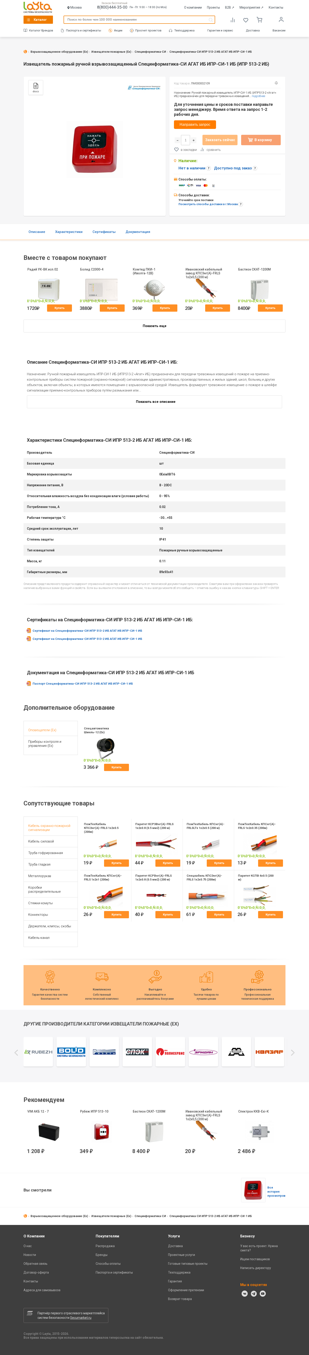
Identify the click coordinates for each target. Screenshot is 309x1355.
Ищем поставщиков (255, 1259)
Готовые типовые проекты (187, 1263)
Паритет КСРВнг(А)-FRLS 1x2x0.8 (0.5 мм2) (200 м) (153, 877)
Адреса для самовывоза (42, 1290)
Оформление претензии (186, 1290)
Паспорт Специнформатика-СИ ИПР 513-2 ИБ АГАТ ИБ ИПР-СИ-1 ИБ (83, 683)
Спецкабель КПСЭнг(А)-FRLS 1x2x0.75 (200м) (204, 877)
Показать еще (154, 326)
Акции (118, 30)
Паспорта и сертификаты (83, 30)
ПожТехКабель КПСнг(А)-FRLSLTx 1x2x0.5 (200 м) (205, 826)
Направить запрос (195, 124)
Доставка (253, 30)
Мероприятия (252, 7)
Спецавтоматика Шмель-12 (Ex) (96, 730)
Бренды (101, 1255)
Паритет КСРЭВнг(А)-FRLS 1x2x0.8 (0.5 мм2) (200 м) (154, 826)
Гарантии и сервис (220, 30)
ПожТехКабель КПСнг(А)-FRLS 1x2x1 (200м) (103, 877)
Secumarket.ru (80, 1317)
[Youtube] (262, 1293)
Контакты (276, 7)
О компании (193, 7)
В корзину (263, 140)
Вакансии (279, 30)
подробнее (258, 96)
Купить (60, 308)
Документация (138, 232)
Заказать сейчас (220, 140)
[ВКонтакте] (244, 1293)
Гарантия (175, 1281)
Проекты (213, 7)
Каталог (40, 19)
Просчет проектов (148, 30)
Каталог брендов (41, 30)
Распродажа (105, 1246)
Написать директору (255, 1268)
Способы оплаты (108, 1263)
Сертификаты (104, 232)
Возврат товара (180, 1299)
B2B (229, 7)
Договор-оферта (36, 1272)
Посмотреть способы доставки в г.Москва (208, 204)
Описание (37, 232)
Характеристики (69, 232)
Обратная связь (36, 1263)
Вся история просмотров (276, 1191)
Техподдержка (184, 30)
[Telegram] (253, 1293)
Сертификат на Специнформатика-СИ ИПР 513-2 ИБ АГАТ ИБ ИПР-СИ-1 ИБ (87, 630)
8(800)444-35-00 (112, 7)
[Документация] (35, 87)
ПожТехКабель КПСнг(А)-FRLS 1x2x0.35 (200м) (257, 826)
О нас (28, 1246)
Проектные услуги (181, 1255)
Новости (30, 1255)
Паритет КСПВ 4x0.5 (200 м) (255, 877)
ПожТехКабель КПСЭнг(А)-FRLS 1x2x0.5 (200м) (101, 827)
